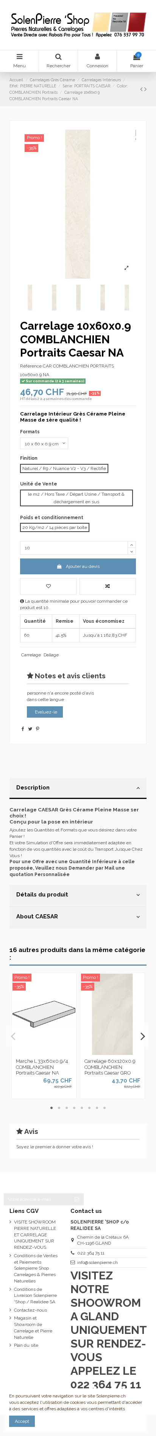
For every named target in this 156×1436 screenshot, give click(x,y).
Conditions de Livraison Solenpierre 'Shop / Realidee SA (35, 1296)
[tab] (77, 789)
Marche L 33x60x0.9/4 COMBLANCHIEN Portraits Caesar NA (42, 1067)
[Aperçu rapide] (53, 1052)
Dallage (51, 655)
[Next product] (145, 89)
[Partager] (23, 729)
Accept (22, 1421)
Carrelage (31, 655)
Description (33, 787)
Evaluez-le (46, 712)
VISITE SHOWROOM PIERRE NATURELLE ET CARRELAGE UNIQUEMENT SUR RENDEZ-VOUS (35, 1234)
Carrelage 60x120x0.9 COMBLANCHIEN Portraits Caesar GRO (109, 1067)
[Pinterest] (37, 729)
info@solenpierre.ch (97, 1262)
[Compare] (43, 1052)
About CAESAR (37, 916)
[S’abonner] (77, 1199)
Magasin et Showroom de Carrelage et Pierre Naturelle (33, 1327)
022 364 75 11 (91, 1253)
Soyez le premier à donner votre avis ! (54, 1146)
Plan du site (26, 1345)
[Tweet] (30, 729)
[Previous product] (142, 89)
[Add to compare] (108, 586)
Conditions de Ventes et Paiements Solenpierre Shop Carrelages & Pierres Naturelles (36, 1268)
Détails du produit (42, 894)
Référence (31, 366)
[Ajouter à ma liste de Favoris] (48, 586)
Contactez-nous (30, 1310)
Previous (13, 1036)
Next (142, 1036)
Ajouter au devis (83, 566)
